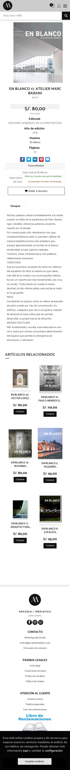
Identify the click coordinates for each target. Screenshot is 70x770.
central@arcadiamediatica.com (35, 643)
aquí (25, 751)
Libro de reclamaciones (35, 710)
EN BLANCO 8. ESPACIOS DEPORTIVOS (50, 530)
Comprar (20, 412)
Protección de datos (35, 676)
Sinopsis (15, 206)
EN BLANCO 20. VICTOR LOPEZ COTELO (20, 396)
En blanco (35, 142)
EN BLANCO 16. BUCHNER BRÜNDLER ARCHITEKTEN (20, 464)
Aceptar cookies (34, 761)
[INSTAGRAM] (35, 622)
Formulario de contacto (35, 648)
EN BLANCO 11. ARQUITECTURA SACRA (20, 525)
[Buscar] (66, 16)
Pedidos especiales (35, 704)
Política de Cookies (35, 681)
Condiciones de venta (35, 671)
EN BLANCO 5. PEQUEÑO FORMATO (50, 465)
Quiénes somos (35, 699)
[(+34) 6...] (40, 622)
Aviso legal (35, 666)
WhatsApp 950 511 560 (35, 638)
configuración (53, 751)
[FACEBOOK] (29, 622)
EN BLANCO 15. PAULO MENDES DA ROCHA (50, 398)
